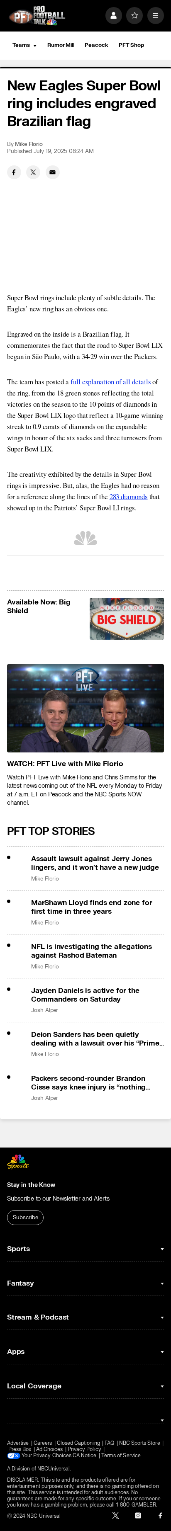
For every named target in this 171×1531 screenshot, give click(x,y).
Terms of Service (121, 1456)
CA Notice (85, 1456)
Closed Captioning (78, 1443)
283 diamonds (129, 496)
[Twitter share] (33, 172)
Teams (21, 45)
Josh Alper (44, 1010)
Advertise (18, 1443)
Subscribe (25, 1217)
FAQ (109, 1443)
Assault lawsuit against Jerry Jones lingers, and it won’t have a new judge (95, 863)
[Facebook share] (14, 172)
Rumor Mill (60, 45)
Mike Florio (29, 144)
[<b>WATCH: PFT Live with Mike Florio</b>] (85, 708)
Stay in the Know (31, 1185)
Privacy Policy (84, 1449)
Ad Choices (49, 1449)
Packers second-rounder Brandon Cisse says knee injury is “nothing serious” (88, 1083)
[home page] (37, 15)
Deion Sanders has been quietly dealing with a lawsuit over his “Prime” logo (96, 1039)
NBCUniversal (53, 1469)
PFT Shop (131, 45)
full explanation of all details (111, 381)
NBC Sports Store (139, 1443)
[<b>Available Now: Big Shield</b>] (127, 619)
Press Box (20, 1449)
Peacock (96, 45)
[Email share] (53, 172)
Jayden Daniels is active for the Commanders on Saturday (85, 995)
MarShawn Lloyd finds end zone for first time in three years (91, 907)
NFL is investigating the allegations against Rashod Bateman (91, 951)
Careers (43, 1443)
